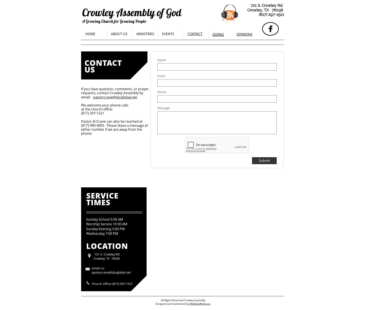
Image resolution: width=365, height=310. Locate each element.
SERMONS (244, 34)
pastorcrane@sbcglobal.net (115, 97)
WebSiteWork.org (200, 304)
